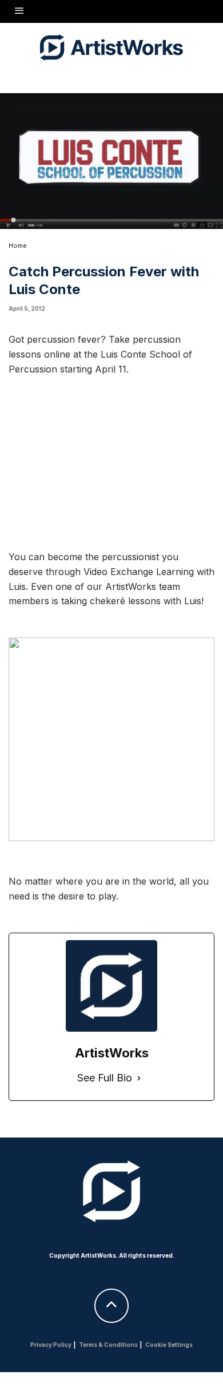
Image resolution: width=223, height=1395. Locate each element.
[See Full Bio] (139, 1078)
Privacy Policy (50, 1344)
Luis (17, 586)
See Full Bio (104, 1078)
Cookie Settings (169, 1344)
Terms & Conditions (108, 1344)
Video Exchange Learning (138, 571)
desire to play (87, 896)
